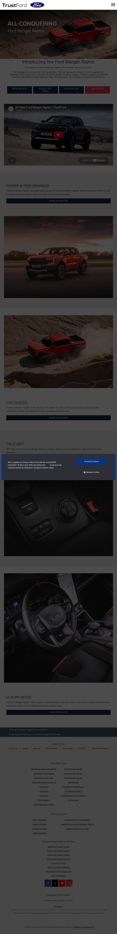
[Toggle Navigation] (113, 4)
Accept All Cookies (91, 461)
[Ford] (37, 5)
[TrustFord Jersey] (15, 5)
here (47, 465)
